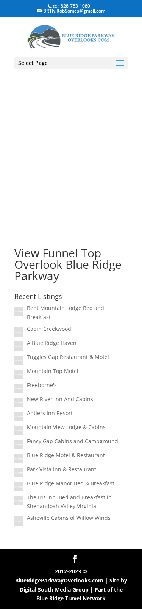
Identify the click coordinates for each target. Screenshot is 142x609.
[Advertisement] (71, 150)
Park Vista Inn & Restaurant (61, 469)
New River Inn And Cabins (60, 399)
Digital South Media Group (54, 589)
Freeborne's (42, 385)
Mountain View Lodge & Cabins (66, 427)
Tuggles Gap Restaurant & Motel (68, 356)
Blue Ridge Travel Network (71, 598)
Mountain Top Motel (52, 371)
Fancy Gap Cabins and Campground (72, 441)
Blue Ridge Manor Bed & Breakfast (70, 483)
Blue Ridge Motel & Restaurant (66, 455)
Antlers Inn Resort (50, 413)
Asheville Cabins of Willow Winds (69, 517)
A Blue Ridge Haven (51, 342)
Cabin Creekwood (49, 328)
